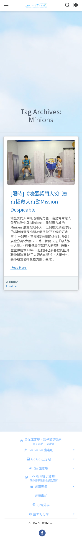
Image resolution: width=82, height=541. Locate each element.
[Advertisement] (41, 55)
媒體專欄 (41, 486)
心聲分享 (43, 505)
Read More (18, 267)
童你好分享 (41, 514)
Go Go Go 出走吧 (41, 450)
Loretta (11, 286)
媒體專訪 (41, 495)
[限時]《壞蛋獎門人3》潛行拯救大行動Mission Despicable (38, 201)
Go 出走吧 (41, 468)
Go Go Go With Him (41, 523)
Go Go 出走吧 (41, 459)
